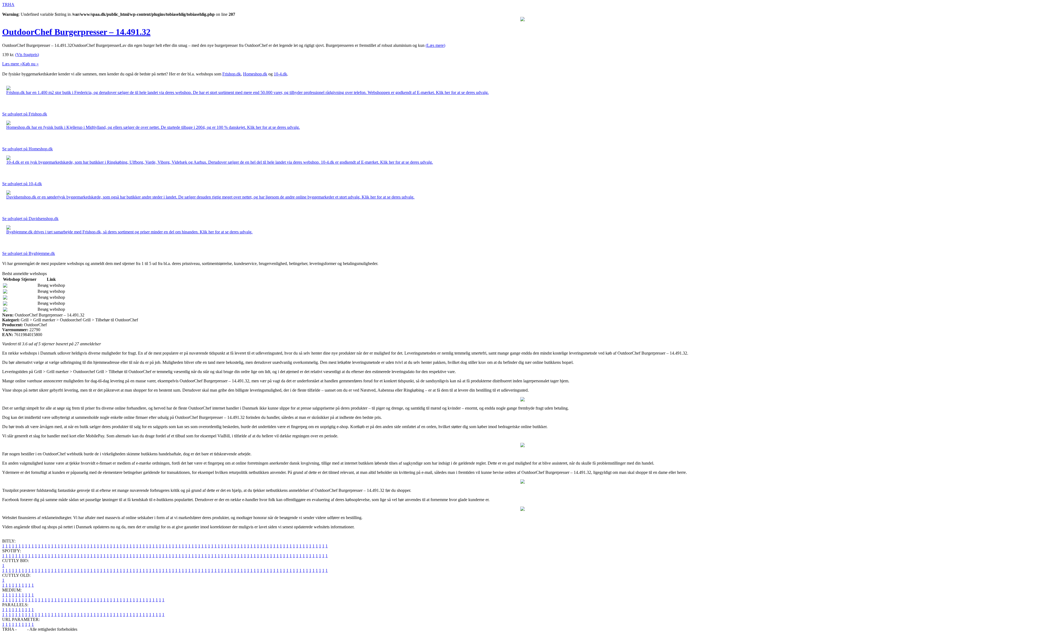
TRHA (8, 4)
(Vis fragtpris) (27, 54)
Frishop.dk (231, 74)
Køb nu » (30, 64)
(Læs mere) (435, 45)
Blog (22, 629)
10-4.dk (280, 74)
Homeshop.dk (255, 74)
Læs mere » (12, 64)
